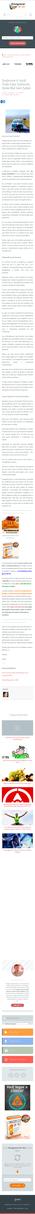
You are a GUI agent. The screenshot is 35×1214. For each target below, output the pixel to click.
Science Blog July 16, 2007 (10, 680)
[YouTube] (17, 1075)
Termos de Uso (10, 1208)
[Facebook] (10, 1075)
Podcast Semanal (14, 1041)
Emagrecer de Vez (8, 1204)
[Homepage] (17, 6)
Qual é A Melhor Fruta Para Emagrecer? (17, 783)
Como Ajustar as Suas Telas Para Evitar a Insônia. (17, 851)
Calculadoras (13, 1050)
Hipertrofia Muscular (17, 607)
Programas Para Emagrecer (17, 1059)
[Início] (17, 1200)
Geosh (5, 689)
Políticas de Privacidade (18, 1208)
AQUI (17, 584)
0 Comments (20, 92)
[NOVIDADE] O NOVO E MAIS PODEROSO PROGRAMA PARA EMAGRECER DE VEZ (17, 805)
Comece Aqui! (13, 1032)
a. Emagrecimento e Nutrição (11, 94)
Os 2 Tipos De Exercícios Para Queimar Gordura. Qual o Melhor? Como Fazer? (17, 828)
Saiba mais (16, 1005)
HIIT (18, 434)
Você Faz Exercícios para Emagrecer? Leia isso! (17, 761)
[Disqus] (17, 880)
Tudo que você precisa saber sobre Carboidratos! (17, 738)
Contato (26, 1208)
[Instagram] (23, 1075)
